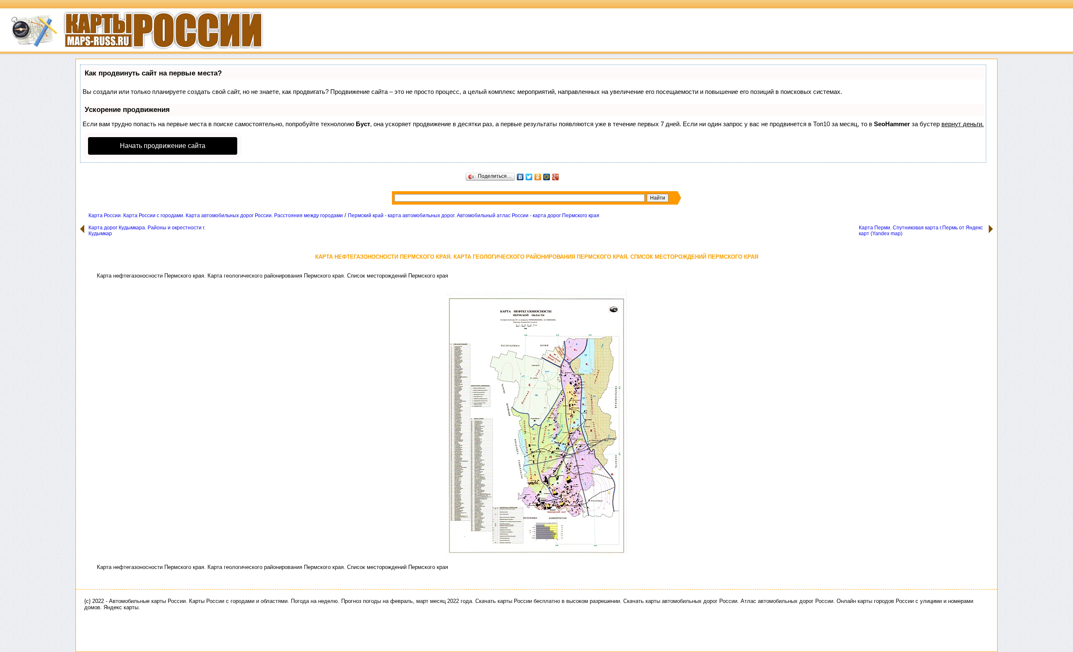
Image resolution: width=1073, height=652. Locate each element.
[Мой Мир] (546, 176)
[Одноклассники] (538, 176)
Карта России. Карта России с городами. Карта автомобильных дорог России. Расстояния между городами (215, 215)
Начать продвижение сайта (162, 145)
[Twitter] (529, 176)
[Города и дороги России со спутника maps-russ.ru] (132, 52)
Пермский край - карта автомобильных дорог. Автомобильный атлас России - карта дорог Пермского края (473, 215)
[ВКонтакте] (520, 176)
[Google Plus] (555, 176)
